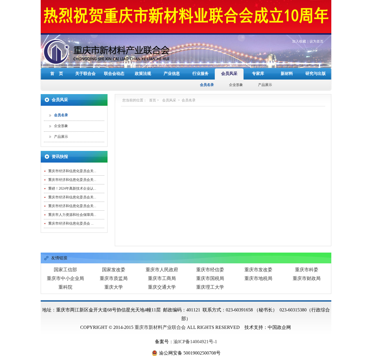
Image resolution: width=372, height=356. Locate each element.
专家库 (258, 73)
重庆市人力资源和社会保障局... (72, 215)
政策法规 (143, 73)
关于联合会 (85, 73)
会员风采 (229, 73)
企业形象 (236, 85)
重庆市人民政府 (162, 269)
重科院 (65, 287)
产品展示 (265, 85)
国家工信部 (65, 269)
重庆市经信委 (210, 269)
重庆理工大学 (210, 287)
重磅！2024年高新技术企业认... (72, 188)
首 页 (56, 73)
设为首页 (316, 41)
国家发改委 (113, 269)
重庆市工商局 (162, 278)
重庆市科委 (306, 269)
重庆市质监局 (114, 278)
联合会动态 (114, 73)
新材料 (287, 73)
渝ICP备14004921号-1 (195, 341)
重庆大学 (113, 287)
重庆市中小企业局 (65, 278)
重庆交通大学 (162, 287)
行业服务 (200, 73)
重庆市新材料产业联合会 (160, 327)
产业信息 (172, 73)
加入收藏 (299, 41)
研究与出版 (315, 73)
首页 (152, 100)
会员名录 (207, 85)
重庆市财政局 (307, 278)
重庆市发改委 (258, 269)
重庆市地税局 (258, 278)
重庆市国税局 (210, 278)
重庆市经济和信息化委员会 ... (71, 223)
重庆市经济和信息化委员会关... (72, 171)
